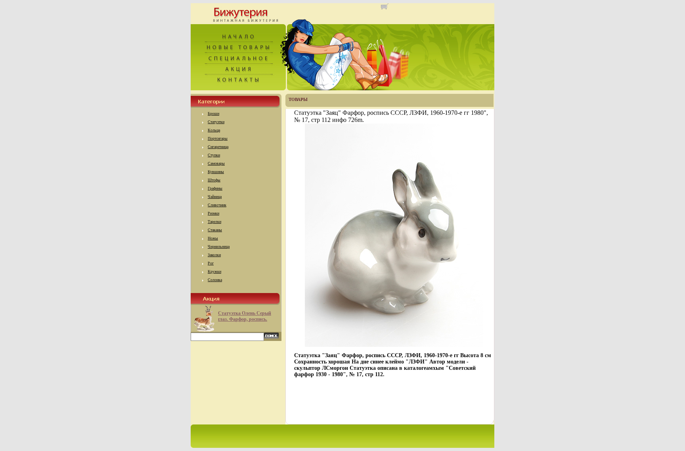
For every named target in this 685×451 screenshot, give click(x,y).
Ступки (214, 155)
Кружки (214, 271)
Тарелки (214, 221)
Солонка (215, 280)
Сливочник (217, 205)
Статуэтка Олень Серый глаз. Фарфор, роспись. (244, 316)
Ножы (213, 238)
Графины (215, 188)
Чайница (215, 196)
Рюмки (213, 213)
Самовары (216, 163)
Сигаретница (218, 147)
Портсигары (218, 138)
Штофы (214, 180)
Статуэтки (216, 122)
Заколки (214, 255)
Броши (213, 113)
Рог (211, 263)
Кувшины (216, 171)
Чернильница (219, 246)
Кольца (214, 130)
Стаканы (215, 230)
